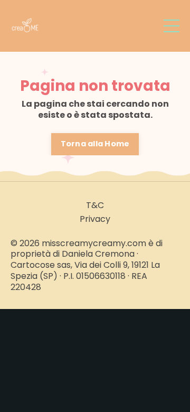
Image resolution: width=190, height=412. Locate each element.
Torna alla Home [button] (95, 143)
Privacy (95, 219)
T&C (95, 205)
